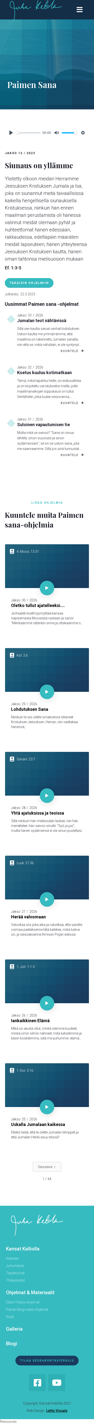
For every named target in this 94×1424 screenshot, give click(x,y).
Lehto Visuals (56, 1411)
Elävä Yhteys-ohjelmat (23, 1302)
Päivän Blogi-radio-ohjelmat (27, 1309)
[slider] (28, 133)
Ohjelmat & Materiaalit (30, 1292)
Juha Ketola (15, 1266)
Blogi (11, 1343)
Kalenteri (12, 1258)
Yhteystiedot (15, 1280)
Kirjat (10, 1317)
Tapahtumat (15, 1273)
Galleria (14, 1329)
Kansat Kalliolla (23, 1248)
